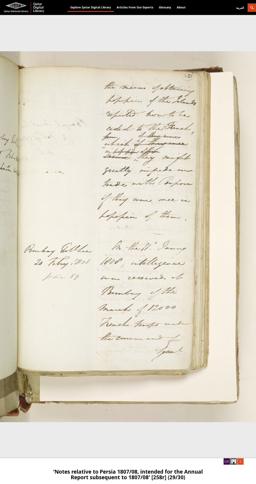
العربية (240, 8)
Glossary (165, 7)
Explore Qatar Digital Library (90, 7)
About (181, 7)
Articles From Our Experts (135, 7)
